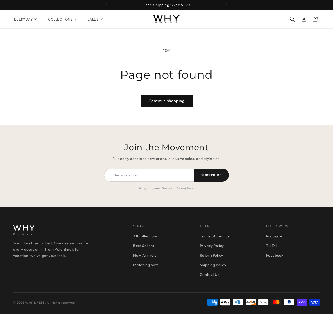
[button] (292, 19)
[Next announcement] (226, 5)
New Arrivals (144, 255)
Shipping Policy (213, 265)
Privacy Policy (212, 245)
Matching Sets (145, 265)
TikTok (272, 245)
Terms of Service (215, 236)
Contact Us (210, 274)
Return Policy (211, 255)
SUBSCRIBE (211, 175)
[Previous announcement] (107, 5)
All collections (145, 236)
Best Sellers (143, 245)
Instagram (275, 236)
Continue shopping (167, 100)
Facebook (275, 255)
